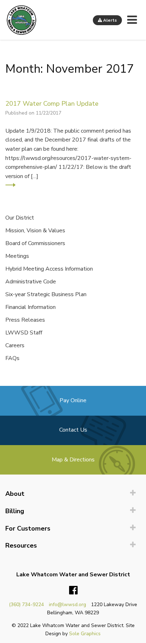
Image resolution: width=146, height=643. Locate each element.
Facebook (73, 590)
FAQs (12, 358)
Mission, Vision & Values (35, 230)
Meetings (17, 256)
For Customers (27, 528)
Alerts (109, 20)
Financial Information (30, 307)
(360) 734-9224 (26, 604)
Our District (19, 218)
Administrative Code (30, 282)
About (14, 493)
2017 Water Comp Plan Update (52, 103)
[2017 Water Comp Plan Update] (10, 185)
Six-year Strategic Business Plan (45, 294)
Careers (14, 345)
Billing (14, 511)
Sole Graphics (85, 633)
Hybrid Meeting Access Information (49, 269)
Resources (21, 545)
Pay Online (73, 400)
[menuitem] (73, 494)
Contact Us (73, 430)
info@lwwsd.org (67, 604)
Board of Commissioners (35, 243)
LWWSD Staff (23, 333)
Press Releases (25, 320)
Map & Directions (73, 460)
